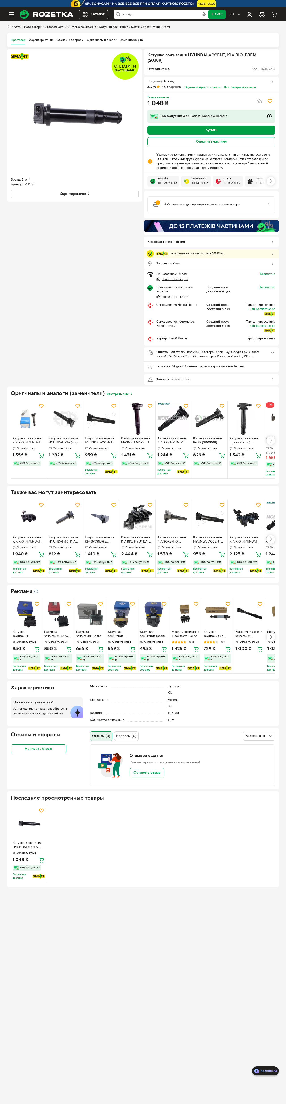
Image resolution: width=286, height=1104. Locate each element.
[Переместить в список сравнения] (259, 101)
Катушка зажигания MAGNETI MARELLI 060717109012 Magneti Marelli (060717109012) (137, 441)
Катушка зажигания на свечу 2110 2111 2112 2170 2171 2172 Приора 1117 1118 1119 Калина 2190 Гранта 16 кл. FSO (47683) (217, 635)
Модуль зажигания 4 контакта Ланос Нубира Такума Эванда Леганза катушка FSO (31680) (185, 635)
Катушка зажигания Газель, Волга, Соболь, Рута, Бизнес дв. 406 (153, 635)
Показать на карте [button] (175, 279)
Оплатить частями (211, 142)
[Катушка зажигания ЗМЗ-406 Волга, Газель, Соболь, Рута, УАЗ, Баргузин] (122, 614)
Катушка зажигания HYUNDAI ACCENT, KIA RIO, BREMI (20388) (27, 846)
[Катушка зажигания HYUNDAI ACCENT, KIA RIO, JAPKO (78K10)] (101, 418)
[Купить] (41, 455)
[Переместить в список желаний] (270, 101)
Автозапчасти (55, 27)
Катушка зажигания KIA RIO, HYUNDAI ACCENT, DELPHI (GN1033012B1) (27, 441)
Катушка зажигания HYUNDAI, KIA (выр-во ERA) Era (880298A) (63, 441)
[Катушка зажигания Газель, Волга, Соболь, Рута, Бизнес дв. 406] (154, 614)
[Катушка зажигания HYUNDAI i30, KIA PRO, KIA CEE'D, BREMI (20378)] (65, 517)
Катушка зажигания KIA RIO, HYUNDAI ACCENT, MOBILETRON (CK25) (173, 441)
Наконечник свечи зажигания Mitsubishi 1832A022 (248, 635)
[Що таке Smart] (20, 56)
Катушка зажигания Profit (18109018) (207, 440)
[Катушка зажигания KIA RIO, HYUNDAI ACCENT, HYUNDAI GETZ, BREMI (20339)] (29, 517)
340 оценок (171, 87)
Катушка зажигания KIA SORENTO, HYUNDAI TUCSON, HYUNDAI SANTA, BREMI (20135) (171, 540)
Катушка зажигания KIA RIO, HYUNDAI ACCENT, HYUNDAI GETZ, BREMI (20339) (28, 540)
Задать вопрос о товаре (202, 87)
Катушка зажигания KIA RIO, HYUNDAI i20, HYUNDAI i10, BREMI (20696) (135, 540)
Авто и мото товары (28, 27)
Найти (217, 14)
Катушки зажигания (113, 27)
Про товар (18, 40)
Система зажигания (81, 27)
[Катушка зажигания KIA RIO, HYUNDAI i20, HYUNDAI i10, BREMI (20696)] (137, 517)
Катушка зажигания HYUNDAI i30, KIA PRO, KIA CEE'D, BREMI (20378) (63, 540)
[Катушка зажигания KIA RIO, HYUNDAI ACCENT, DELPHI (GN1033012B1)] (29, 418)
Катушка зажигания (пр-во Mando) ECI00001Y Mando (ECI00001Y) (244, 441)
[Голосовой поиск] (203, 14)
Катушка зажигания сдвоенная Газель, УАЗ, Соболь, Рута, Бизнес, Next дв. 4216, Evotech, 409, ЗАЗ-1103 (26, 635)
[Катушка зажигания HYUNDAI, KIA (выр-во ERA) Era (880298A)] (65, 418)
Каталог (97, 14)
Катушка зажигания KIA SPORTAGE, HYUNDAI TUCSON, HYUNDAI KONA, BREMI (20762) (99, 540)
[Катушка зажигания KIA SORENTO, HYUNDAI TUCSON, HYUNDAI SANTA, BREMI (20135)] (173, 517)
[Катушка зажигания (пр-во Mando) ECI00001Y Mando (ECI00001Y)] (245, 418)
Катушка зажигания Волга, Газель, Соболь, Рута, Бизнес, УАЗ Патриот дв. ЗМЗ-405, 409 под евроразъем (89, 635)
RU (231, 14)
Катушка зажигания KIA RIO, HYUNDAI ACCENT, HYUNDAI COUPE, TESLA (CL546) (244, 540)
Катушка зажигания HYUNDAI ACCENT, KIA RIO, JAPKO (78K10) (99, 441)
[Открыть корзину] (274, 14)
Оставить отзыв (146, 773)
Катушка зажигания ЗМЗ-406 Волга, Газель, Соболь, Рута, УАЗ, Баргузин (119, 635)
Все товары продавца (240, 87)
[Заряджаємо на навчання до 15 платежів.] (211, 226)
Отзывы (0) (101, 736)
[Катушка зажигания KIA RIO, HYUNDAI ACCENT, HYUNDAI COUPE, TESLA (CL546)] (245, 517)
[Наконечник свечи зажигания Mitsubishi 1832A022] (249, 614)
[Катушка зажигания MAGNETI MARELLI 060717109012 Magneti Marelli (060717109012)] (137, 418)
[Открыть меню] (11, 14)
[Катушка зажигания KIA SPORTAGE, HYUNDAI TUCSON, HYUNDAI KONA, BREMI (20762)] (101, 517)
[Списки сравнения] (261, 14)
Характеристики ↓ (75, 194)
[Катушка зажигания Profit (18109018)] (209, 418)
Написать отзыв (38, 749)
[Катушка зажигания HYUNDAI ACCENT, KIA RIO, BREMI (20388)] (29, 823)
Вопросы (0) (126, 736)
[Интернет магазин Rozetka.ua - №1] (46, 14)
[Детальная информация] (36, 591)
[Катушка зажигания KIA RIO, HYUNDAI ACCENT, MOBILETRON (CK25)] (173, 418)
